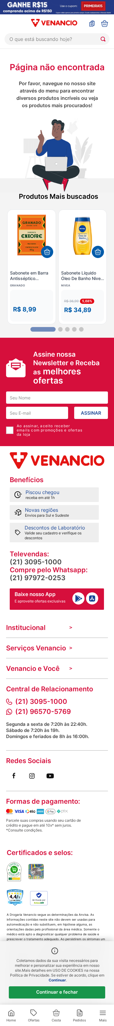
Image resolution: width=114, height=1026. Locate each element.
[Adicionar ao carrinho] (47, 252)
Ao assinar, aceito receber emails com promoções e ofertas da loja (49, 430)
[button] (31, 306)
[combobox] (57, 39)
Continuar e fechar (57, 992)
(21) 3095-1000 (36, 562)
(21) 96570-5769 (43, 711)
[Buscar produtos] (104, 39)
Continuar (57, 980)
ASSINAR (91, 413)
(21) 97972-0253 (37, 578)
